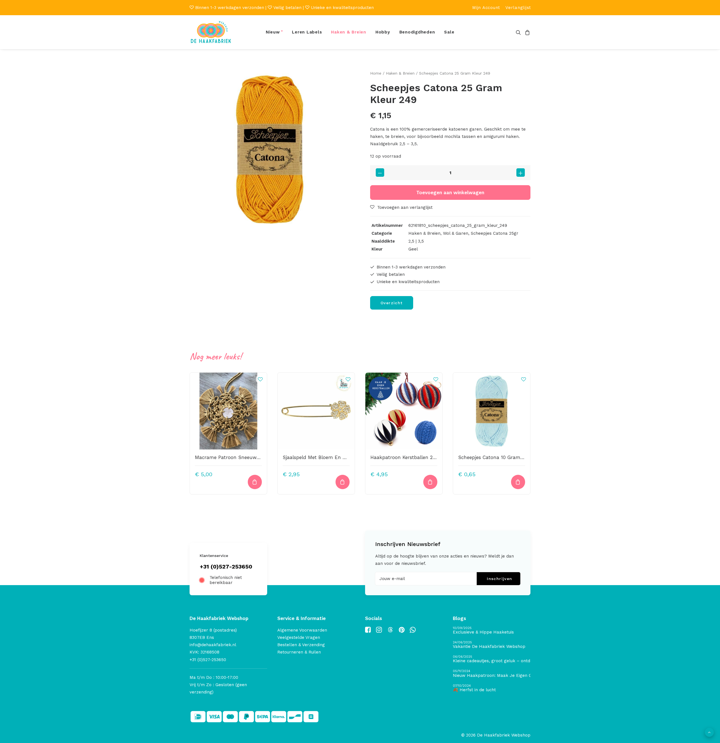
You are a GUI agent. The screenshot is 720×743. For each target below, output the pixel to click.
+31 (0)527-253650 (226, 566)
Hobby (382, 32)
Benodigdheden (417, 32)
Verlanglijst (518, 7)
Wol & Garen (455, 233)
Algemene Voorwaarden (302, 630)
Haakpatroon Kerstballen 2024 (405, 457)
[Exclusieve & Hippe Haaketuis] (491, 630)
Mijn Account (486, 7)
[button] (519, 32)
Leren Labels (307, 32)
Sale (449, 32)
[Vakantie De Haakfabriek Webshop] (491, 645)
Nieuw (273, 32)
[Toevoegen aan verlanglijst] (260, 379)
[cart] (526, 32)
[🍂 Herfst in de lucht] (491, 688)
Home (375, 73)
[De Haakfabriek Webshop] (211, 32)
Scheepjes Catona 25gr (494, 233)
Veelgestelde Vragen (298, 637)
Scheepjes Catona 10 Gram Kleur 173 (500, 457)
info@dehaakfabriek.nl (213, 644)
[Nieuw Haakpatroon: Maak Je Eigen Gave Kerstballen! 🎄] (491, 673)
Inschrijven (499, 578)
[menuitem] (486, 7)
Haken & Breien (348, 32)
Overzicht (392, 303)
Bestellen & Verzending (301, 644)
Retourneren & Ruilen (299, 652)
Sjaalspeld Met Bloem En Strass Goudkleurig (335, 457)
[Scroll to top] (709, 732)
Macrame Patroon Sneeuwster (230, 457)
